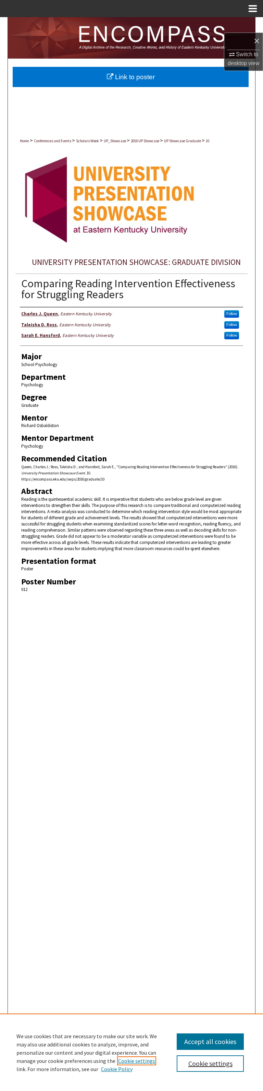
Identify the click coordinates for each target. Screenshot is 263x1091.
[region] (131, 1052)
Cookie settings (136, 1060)
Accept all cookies (210, 1041)
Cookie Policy (117, 1069)
